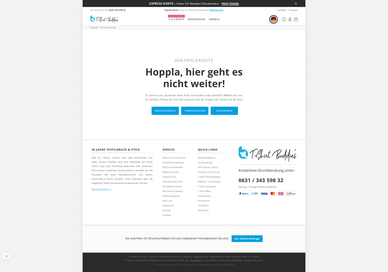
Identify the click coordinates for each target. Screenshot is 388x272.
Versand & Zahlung (172, 191)
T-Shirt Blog (204, 191)
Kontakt (166, 210)
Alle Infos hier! (217, 10)
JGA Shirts (203, 205)
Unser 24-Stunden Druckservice (194, 10)
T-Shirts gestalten (194, 111)
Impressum (168, 205)
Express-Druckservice (174, 157)
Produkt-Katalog (165, 111)
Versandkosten (197, 260)
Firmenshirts (204, 195)
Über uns (167, 200)
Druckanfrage (205, 162)
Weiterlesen (100, 189)
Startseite (94, 27)
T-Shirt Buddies (232, 257)
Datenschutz (169, 176)
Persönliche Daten (172, 186)
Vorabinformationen (173, 162)
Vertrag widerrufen (172, 181)
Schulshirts (204, 200)
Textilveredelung (206, 157)
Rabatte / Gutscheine (209, 181)
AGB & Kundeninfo (172, 167)
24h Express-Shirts (208, 167)
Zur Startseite (224, 111)
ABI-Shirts (203, 210)
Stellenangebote (171, 195)
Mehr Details (230, 3)
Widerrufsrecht (170, 171)
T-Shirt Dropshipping (209, 176)
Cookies (166, 215)
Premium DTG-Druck (209, 171)
